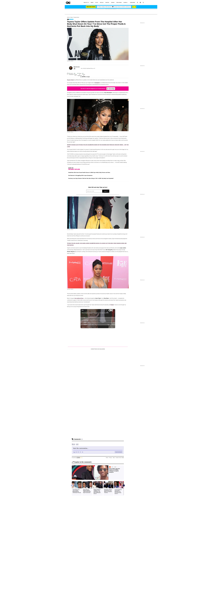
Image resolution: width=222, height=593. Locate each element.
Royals (101, 2)
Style (96, 2)
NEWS (92, 2)
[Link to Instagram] (140, 2)
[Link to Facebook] (137, 2)
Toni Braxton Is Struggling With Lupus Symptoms (80, 175)
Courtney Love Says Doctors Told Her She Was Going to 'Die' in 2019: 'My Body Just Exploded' (91, 178)
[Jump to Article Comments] (67, 73)
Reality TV (86, 2)
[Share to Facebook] (71, 73)
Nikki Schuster (77, 66)
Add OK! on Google (86, 76)
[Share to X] (75, 73)
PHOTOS (107, 2)
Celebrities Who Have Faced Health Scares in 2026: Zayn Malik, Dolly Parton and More (89, 172)
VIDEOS (112, 2)
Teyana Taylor (76, 17)
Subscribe (132, 2)
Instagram (97, 82)
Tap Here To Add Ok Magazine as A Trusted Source (93, 88)
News (71, 17)
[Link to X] (143, 2)
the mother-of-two (79, 298)
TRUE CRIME (119, 2)
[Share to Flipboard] (79, 73)
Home (68, 17)
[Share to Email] (83, 73)
